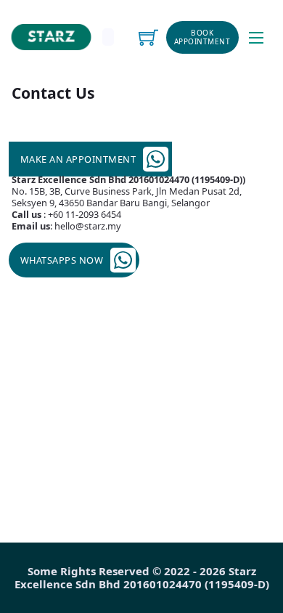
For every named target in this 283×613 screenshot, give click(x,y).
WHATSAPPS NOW (62, 260)
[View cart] (148, 37)
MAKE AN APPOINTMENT (78, 159)
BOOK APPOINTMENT (202, 37)
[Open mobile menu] (256, 38)
